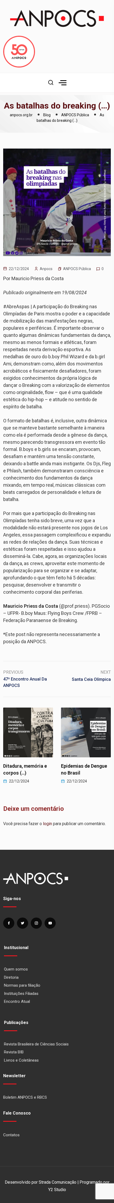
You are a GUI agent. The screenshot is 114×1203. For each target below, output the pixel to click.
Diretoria (11, 977)
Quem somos (16, 969)
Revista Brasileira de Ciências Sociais (36, 1044)
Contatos (11, 1135)
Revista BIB (14, 1052)
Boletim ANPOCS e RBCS (25, 1097)
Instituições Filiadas (21, 993)
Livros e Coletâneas (21, 1060)
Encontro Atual (17, 1001)
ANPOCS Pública (77, 269)
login (47, 823)
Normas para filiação (22, 985)
